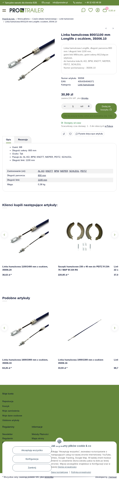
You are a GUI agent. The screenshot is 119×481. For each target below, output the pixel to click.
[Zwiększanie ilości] (88, 106)
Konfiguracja (32, 459)
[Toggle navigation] (4, 10)
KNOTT (49, 171)
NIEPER (64, 171)
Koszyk (5, 406)
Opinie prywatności (67, 467)
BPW (56, 171)
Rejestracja (7, 401)
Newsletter (7, 434)
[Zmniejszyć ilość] (64, 106)
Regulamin (7, 438)
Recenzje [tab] (23, 139)
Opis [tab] (8, 139)
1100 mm (42, 180)
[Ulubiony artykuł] (70, 133)
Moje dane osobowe (12, 415)
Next (115, 235)
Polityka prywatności (81, 472)
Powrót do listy (8, 19)
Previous (4, 235)
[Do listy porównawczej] (63, 133)
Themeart (112, 477)
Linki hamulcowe (86, 84)
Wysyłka (84, 98)
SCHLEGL (74, 171)
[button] (90, 10)
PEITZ (83, 171)
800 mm (42, 175)
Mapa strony (38, 438)
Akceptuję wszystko (32, 450)
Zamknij (32, 467)
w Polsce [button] (109, 126)
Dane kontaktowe (59, 472)
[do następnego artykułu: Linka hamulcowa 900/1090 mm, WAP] (113, 28)
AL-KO (41, 171)
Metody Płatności (40, 434)
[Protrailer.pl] (26, 10)
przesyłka (49, 477)
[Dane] (83, 10)
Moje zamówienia (10, 411)
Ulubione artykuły (10, 420)
